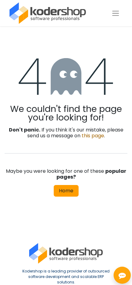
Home (66, 190)
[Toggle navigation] (115, 13)
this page (93, 135)
